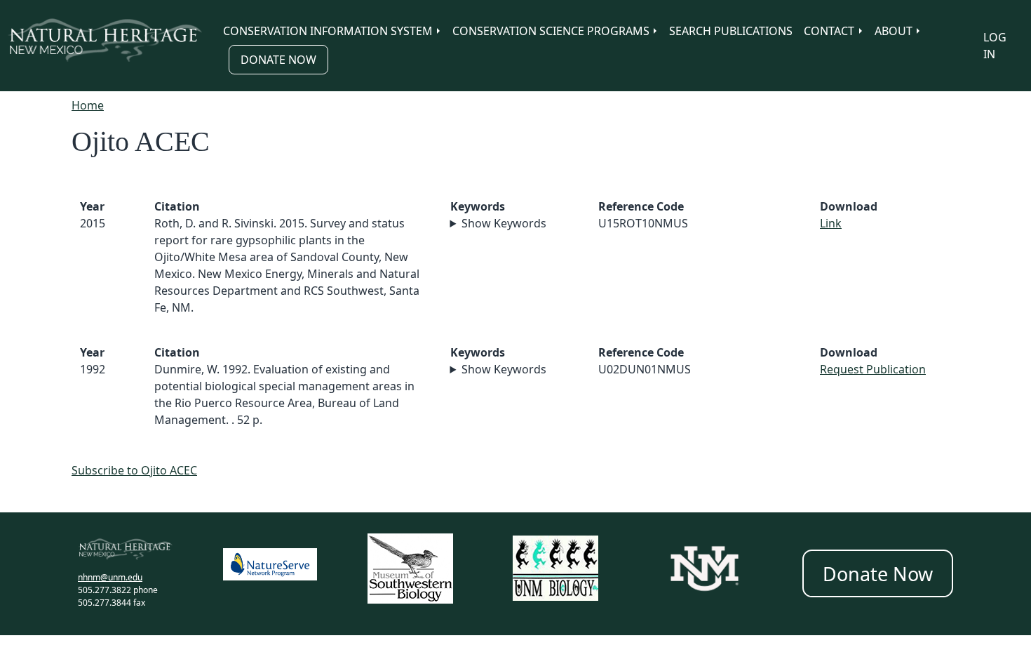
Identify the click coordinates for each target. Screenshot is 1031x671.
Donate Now (278, 59)
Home (88, 105)
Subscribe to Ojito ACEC (134, 470)
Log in (994, 45)
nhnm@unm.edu (110, 577)
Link (831, 223)
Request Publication (873, 369)
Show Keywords (503, 223)
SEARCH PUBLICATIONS (731, 31)
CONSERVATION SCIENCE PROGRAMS (550, 31)
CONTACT (829, 31)
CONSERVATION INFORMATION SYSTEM (328, 31)
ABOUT (893, 31)
